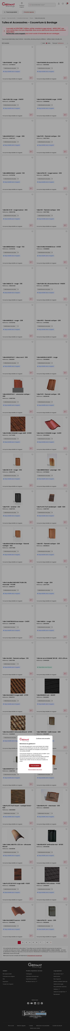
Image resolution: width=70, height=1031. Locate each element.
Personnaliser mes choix (35, 769)
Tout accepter (35, 765)
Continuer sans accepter (43, 738)
